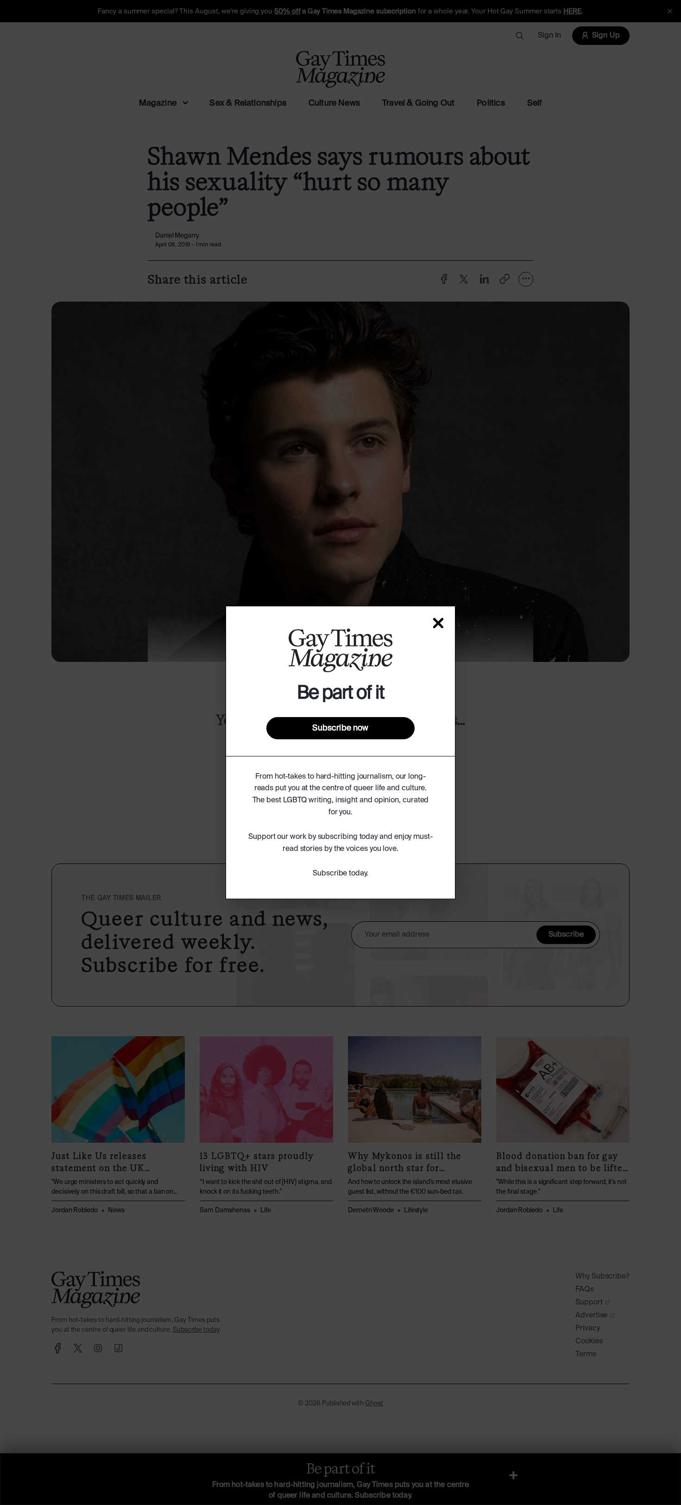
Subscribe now (340, 728)
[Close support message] (438, 623)
